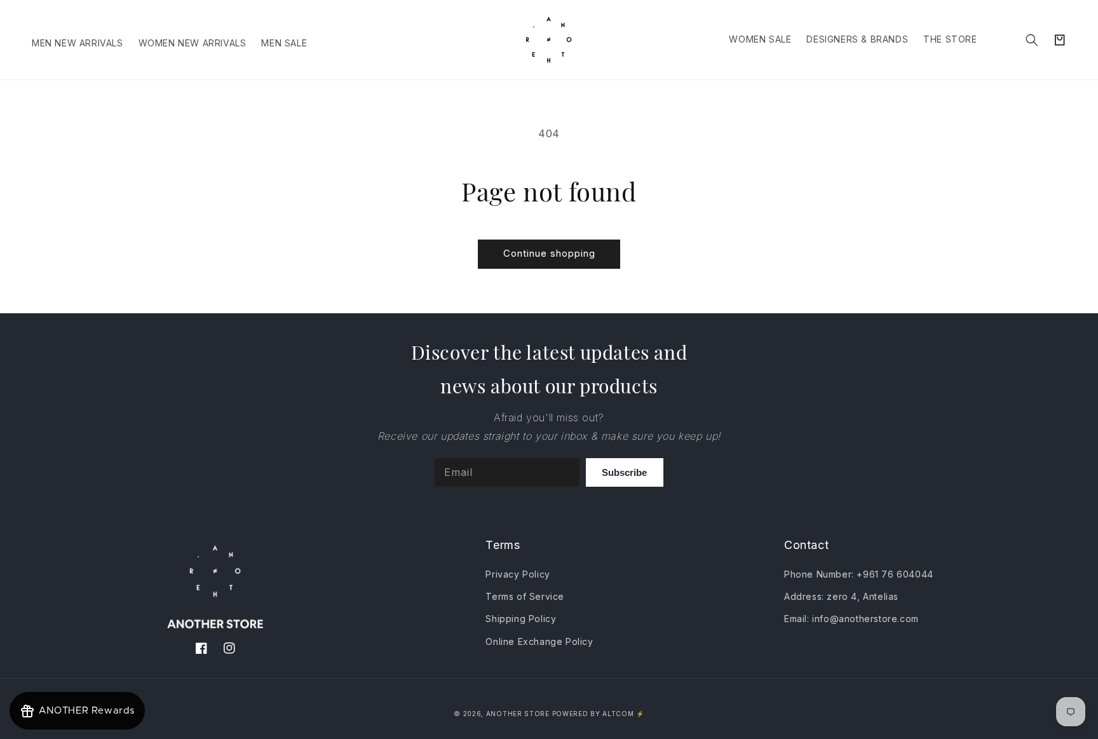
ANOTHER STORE (519, 713)
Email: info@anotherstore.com (851, 618)
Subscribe (624, 472)
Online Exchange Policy (539, 641)
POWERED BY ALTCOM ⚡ (598, 713)
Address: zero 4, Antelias (841, 596)
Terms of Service (524, 596)
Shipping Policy (520, 618)
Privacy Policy (517, 574)
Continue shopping (549, 253)
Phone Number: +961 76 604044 (858, 574)
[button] (1032, 40)
